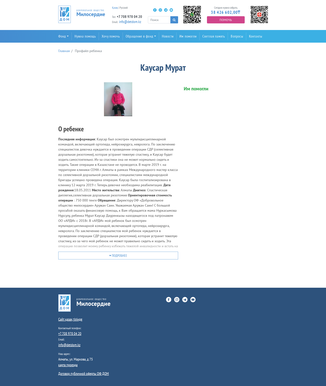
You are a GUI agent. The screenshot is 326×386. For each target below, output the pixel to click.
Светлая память (213, 36)
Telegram (166, 10)
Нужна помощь (85, 36)
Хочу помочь (111, 36)
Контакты (255, 36)
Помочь (226, 20)
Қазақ (115, 7)
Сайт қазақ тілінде (70, 319)
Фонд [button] (62, 36)
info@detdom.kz (130, 21)
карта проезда (68, 364)
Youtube (171, 10)
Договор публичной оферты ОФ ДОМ (83, 373)
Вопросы (237, 36)
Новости (168, 36)
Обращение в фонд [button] (139, 36)
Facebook (155, 10)
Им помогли (188, 36)
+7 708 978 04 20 (129, 16)
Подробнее (119, 255)
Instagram (160, 10)
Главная (64, 51)
